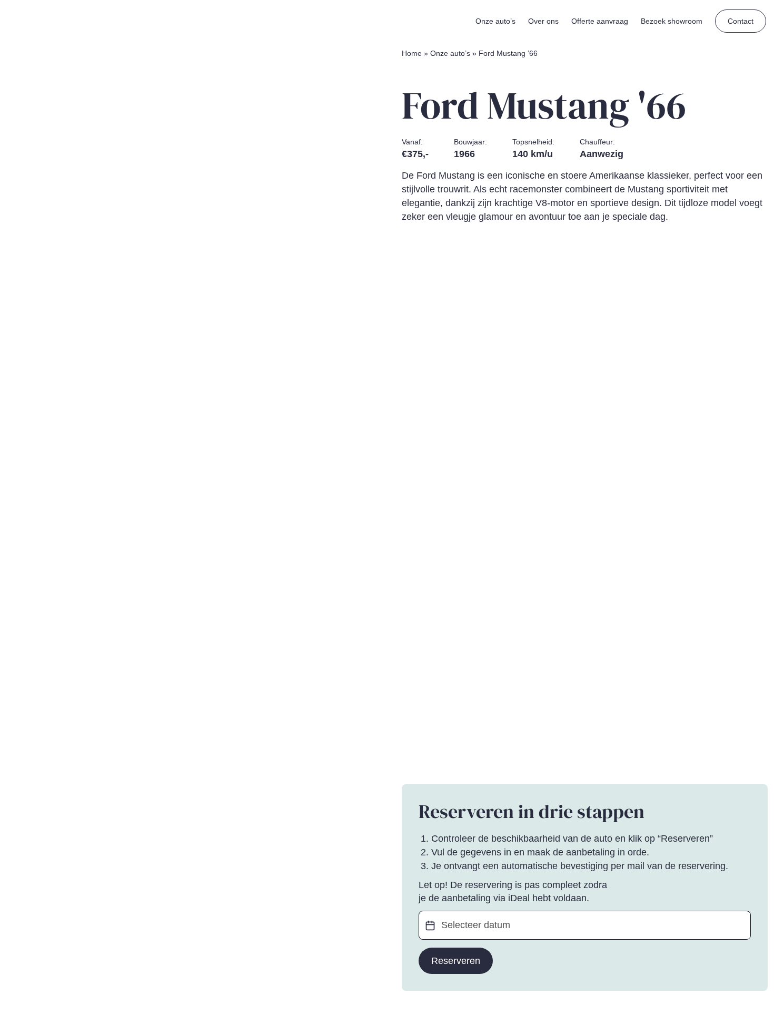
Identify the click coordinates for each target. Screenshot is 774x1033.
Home (412, 53)
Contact (740, 21)
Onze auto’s (450, 53)
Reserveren (455, 961)
